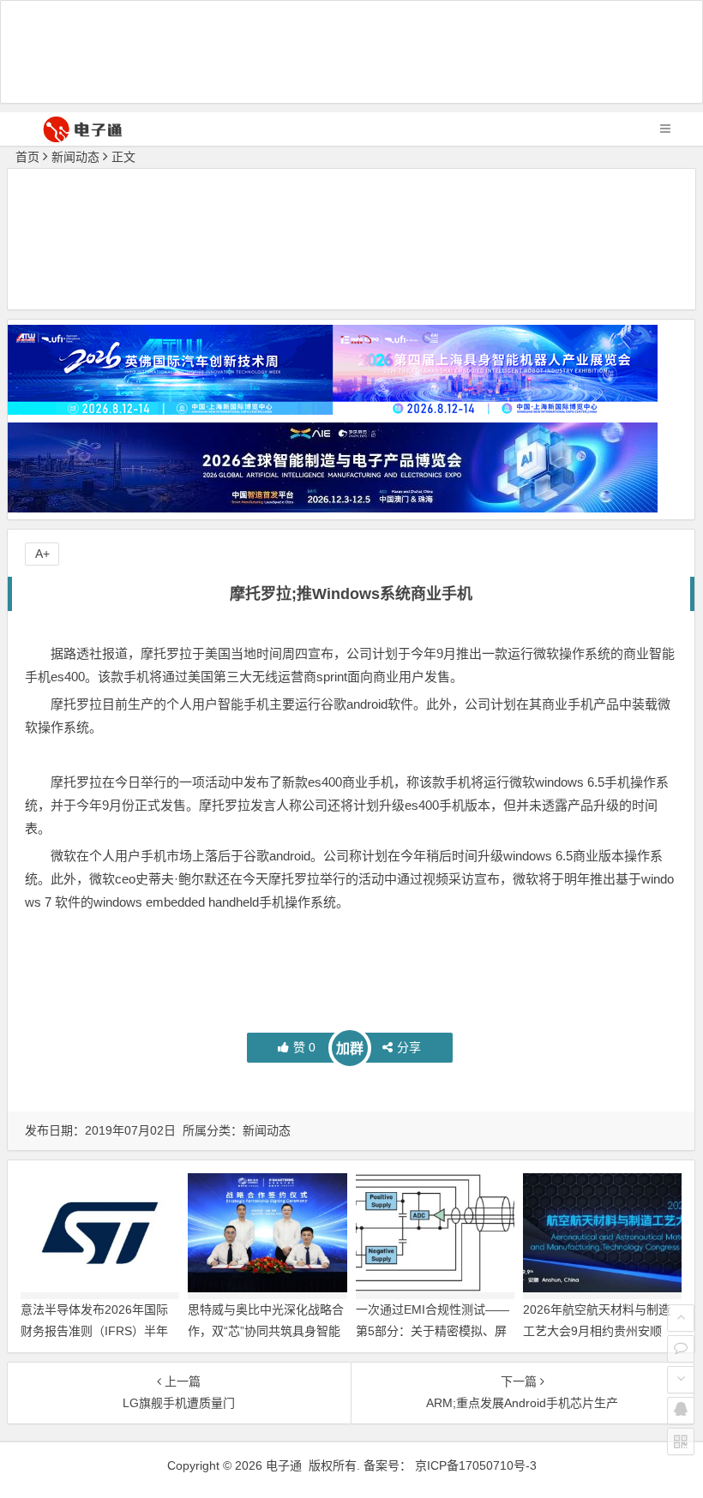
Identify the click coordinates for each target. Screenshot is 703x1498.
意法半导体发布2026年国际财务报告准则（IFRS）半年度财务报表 (94, 1331)
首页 (27, 157)
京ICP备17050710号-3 (476, 1465)
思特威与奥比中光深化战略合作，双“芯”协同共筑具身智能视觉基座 (266, 1331)
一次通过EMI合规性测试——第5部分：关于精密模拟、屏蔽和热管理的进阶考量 (432, 1331)
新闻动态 (75, 157)
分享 (409, 1047)
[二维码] (680, 1441)
